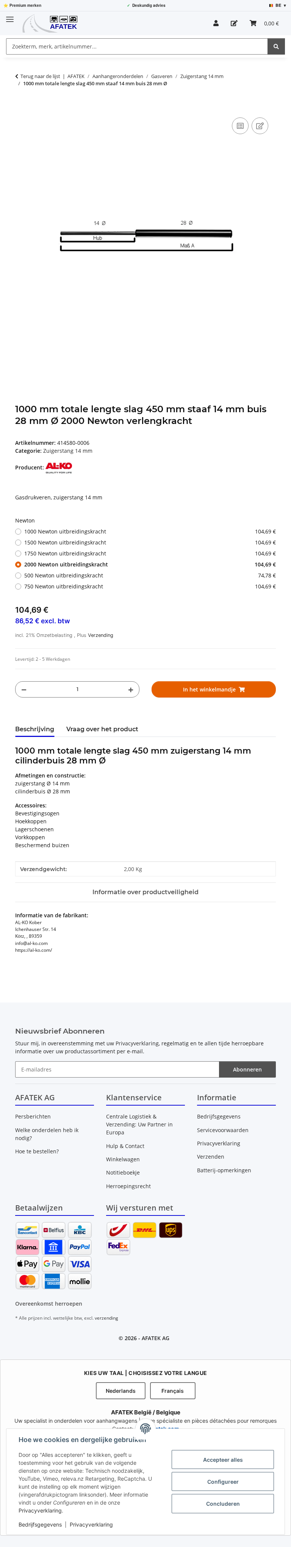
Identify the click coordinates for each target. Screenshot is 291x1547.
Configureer (223, 1481)
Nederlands (121, 1390)
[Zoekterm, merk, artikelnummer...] (276, 46)
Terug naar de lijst (40, 76)
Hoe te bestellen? (37, 1151)
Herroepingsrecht (128, 1186)
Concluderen (223, 1503)
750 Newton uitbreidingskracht (150, 586)
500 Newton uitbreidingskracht (150, 575)
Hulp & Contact (125, 1146)
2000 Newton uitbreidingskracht (150, 564)
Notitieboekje (123, 1172)
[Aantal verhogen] (130, 689)
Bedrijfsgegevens (40, 1524)
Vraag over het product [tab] (102, 729)
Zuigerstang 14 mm (67, 450)
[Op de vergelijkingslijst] (240, 125)
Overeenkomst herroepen (48, 1303)
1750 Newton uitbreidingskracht (150, 553)
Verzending (100, 635)
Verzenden (210, 1156)
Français (172, 1390)
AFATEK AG (155, 1338)
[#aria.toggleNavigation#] (10, 16)
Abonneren (247, 1069)
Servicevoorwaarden (223, 1130)
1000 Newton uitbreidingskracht (150, 531)
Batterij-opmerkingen (224, 1170)
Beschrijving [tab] (34, 729)
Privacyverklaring (40, 1510)
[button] (216, 23)
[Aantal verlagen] (24, 689)
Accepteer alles (223, 1459)
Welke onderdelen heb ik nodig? (46, 1134)
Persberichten (33, 1116)
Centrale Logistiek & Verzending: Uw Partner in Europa (139, 1124)
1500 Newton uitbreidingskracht (150, 542)
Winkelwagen (123, 1159)
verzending (106, 1318)
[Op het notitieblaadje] (260, 125)
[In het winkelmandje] (21, 107)
